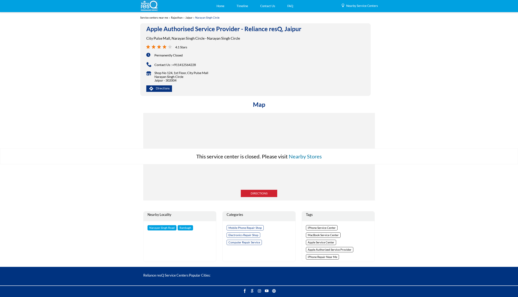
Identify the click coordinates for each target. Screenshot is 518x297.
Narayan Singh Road (162, 227)
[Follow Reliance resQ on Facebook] (244, 290)
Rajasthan (177, 17)
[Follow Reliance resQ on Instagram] (259, 290)
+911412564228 (184, 65)
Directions (259, 193)
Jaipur (188, 17)
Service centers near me (154, 17)
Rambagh (185, 227)
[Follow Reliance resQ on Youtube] (266, 290)
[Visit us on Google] (251, 290)
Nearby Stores (305, 156)
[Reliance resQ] (149, 6)
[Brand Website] (273, 290)
